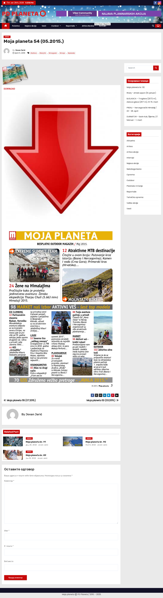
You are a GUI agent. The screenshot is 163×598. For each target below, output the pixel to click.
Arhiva (7, 37)
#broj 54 (42, 53)
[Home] (6, 26)
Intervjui (130, 157)
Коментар (9, 481)
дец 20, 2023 (31, 445)
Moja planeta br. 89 (36, 455)
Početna (16, 26)
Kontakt (102, 26)
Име (6, 530)
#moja (62, 53)
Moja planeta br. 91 (36, 442)
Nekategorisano (134, 169)
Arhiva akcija (132, 152)
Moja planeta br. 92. (136, 87)
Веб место (8, 561)
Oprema (131, 174)
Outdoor (55, 26)
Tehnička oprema (135, 197)
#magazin (53, 53)
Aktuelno (131, 140)
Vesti (44, 26)
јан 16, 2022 (31, 458)
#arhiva (34, 53)
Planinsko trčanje (135, 186)
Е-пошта (9, 546)
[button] (153, 25)
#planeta (71, 53)
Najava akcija (133, 163)
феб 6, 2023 (91, 445)
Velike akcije (132, 203)
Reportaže (70, 26)
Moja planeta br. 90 (96, 442)
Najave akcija (31, 26)
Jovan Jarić (20, 50)
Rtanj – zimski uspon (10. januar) (141, 93)
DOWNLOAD (9, 88)
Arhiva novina (89, 25)
